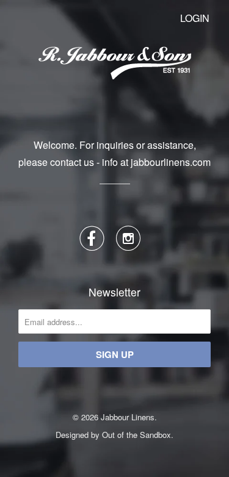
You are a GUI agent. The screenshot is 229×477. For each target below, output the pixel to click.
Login (194, 18)
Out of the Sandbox (136, 434)
